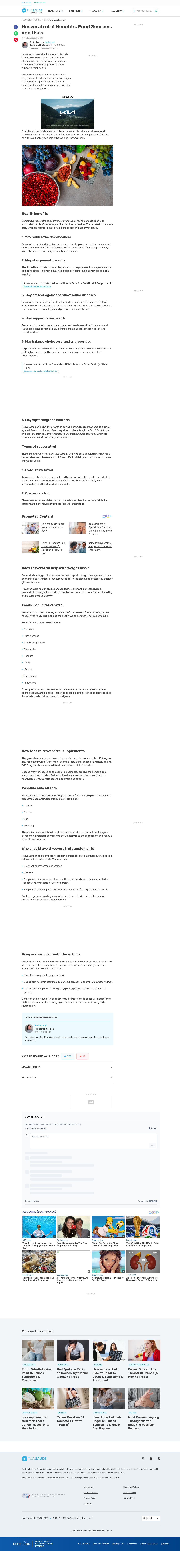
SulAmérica (132, 1544)
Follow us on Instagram (143, 1458)
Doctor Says (40, 3)
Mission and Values (131, 1487)
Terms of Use (129, 1498)
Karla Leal (40, 1025)
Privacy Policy (90, 1498)
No (84, 1056)
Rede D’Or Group (104, 1531)
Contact (87, 1503)
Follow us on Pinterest (159, 1458)
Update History (31, 1067)
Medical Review (129, 1493)
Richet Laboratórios (148, 1544)
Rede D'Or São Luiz (101, 1544)
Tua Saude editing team (48, 48)
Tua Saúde (26, 3)
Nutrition (37, 20)
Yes (69, 1056)
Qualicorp (165, 1544)
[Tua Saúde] (32, 10)
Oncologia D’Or (118, 1544)
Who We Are (89, 1487)
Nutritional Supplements (55, 20)
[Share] (16, 27)
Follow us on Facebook (151, 1458)
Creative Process (91, 1493)
